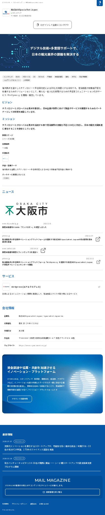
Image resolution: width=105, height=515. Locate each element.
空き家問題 (83, 77)
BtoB (18, 77)
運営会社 (33, 504)
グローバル (27, 77)
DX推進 (6, 178)
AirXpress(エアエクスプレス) (26, 286)
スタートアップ (17, 2)
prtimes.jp (6, 236)
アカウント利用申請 (20, 399)
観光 (67, 77)
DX (34, 77)
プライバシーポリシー (19, 504)
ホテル (74, 77)
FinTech (41, 77)
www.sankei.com (8, 248)
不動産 (49, 77)
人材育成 (26, 80)
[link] (26, 212)
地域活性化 (59, 77)
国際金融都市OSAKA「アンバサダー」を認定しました (24, 227)
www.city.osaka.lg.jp (10, 223)
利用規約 (5, 504)
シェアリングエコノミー (12, 80)
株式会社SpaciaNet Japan (24, 9)
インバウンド (8, 77)
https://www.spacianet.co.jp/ (33, 345)
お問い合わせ (44, 504)
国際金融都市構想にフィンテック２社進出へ (20, 252)
